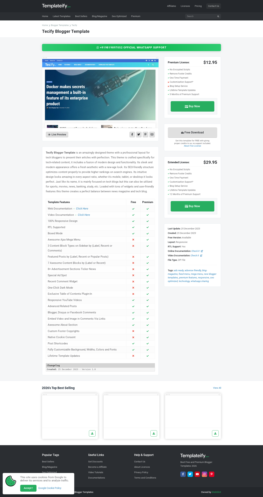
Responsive (203, 277)
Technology (184, 281)
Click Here (82, 208)
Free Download (194, 132)
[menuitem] (61, 16)
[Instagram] (204, 474)
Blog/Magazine (49, 467)
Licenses (185, 6)
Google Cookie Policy (49, 488)
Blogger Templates (60, 25)
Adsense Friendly (193, 270)
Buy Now (194, 106)
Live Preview (59, 134)
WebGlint (216, 492)
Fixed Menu (184, 274)
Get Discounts (95, 461)
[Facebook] (183, 474)
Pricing (198, 6)
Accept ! (28, 488)
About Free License (192, 146)
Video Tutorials (95, 472)
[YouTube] (197, 474)
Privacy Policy (141, 472)
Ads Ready (179, 270)
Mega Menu (197, 274)
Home (45, 25)
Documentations (96, 477)
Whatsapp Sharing (200, 281)
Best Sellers (48, 461)
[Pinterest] (211, 474)
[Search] (218, 16)
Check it (195, 251)
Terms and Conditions (145, 477)
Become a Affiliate (97, 467)
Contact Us (213, 6)
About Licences (142, 467)
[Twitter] (190, 474)
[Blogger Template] (70, 412)
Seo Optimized (49, 472)
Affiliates (171, 6)
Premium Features (188, 277)
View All (217, 388)
